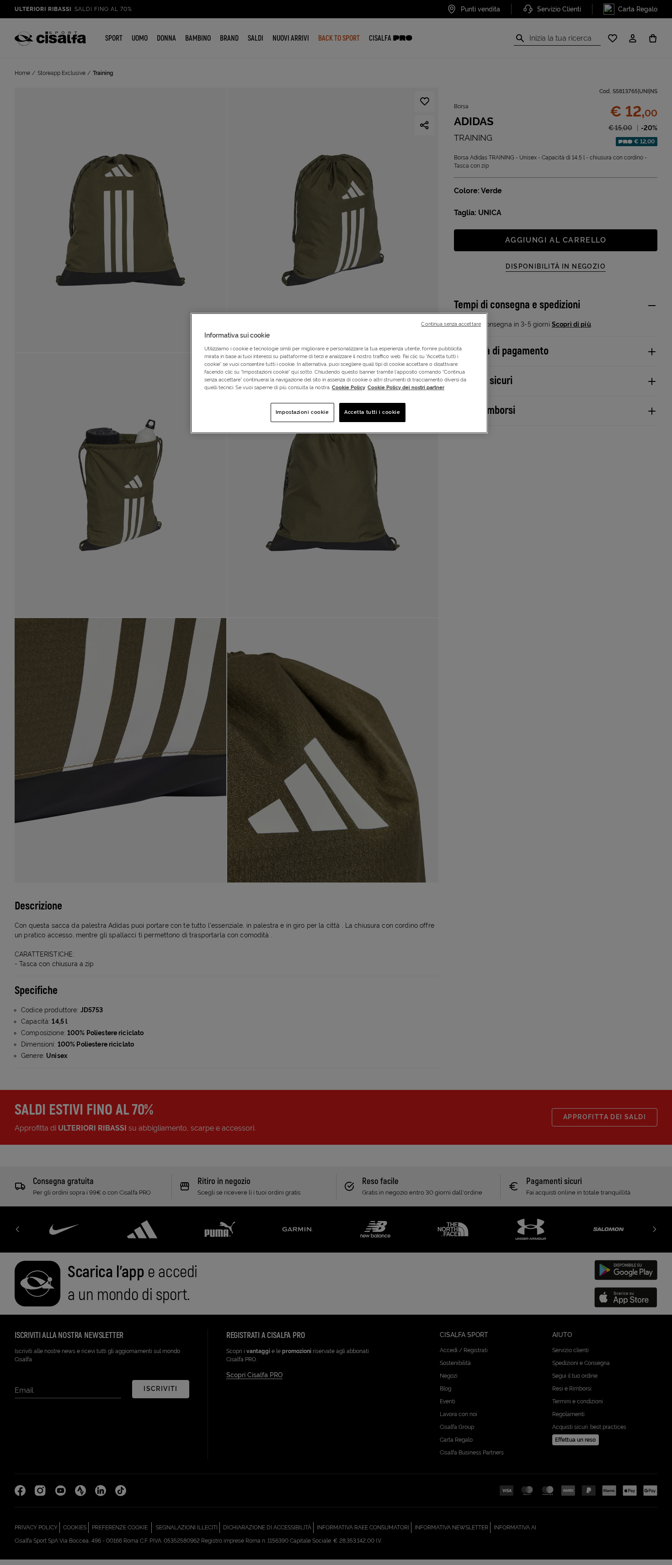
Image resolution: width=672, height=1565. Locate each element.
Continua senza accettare (451, 324)
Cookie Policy (348, 387)
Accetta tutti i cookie (372, 412)
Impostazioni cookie (302, 412)
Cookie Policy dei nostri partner (406, 387)
